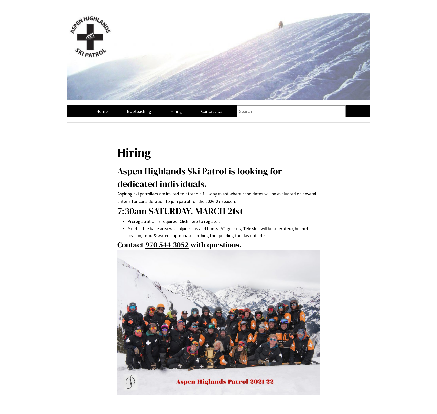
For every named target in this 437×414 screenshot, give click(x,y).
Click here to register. (200, 221)
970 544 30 (163, 244)
